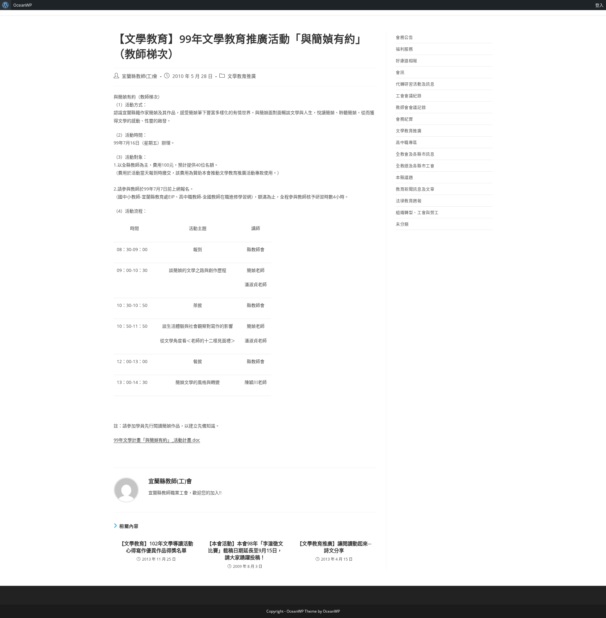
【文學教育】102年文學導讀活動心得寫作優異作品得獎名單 (156, 547)
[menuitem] (5, 5)
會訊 (400, 72)
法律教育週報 (409, 200)
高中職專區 (406, 142)
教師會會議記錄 (411, 107)
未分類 (402, 224)
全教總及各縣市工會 (415, 165)
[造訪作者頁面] (126, 489)
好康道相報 (406, 60)
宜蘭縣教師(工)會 (139, 76)
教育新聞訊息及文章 (415, 189)
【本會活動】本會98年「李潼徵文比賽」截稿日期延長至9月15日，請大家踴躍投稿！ (245, 550)
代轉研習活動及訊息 (415, 84)
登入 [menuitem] (599, 5)
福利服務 (404, 49)
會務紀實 (404, 119)
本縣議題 (404, 177)
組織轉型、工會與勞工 (417, 212)
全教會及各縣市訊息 (415, 154)
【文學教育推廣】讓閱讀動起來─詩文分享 (334, 547)
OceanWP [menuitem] (22, 5)
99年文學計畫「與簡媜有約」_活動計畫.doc (157, 440)
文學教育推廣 (242, 76)
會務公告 (404, 37)
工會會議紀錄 (409, 95)
